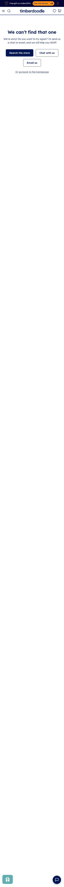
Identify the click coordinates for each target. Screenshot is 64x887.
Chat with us (47, 52)
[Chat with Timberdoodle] (57, 880)
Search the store (19, 52)
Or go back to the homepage (32, 71)
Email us (32, 62)
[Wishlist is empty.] (54, 11)
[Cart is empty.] (59, 10)
